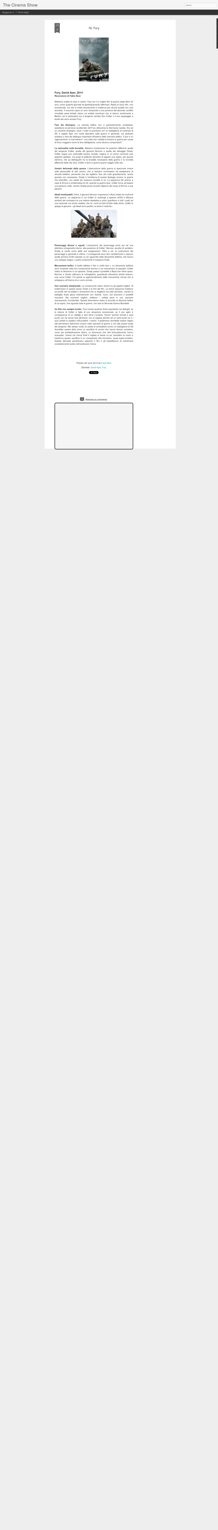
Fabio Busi (106, 362)
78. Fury (93, 28)
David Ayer (96, 367)
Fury (104, 367)
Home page (23, 12)
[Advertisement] (149, 69)
